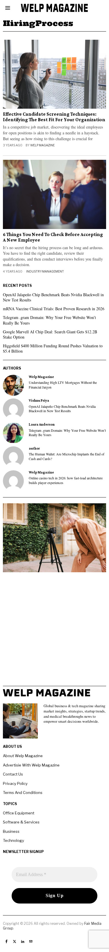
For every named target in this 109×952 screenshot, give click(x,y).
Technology (13, 840)
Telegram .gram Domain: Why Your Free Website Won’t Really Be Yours (49, 320)
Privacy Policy (15, 783)
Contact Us (13, 774)
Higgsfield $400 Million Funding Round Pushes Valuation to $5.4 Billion (53, 348)
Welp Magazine (42, 145)
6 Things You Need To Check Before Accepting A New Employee (53, 237)
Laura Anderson (42, 424)
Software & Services (21, 822)
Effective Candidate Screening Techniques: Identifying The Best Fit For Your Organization (54, 117)
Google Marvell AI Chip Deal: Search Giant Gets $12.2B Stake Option (50, 334)
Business (11, 831)
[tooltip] (13, 385)
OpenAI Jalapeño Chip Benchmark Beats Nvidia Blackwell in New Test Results (53, 297)
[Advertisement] (54, 631)
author (34, 448)
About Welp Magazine (23, 755)
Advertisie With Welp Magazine (31, 765)
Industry (34, 271)
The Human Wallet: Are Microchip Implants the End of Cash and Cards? (66, 456)
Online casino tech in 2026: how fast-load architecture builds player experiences (66, 480)
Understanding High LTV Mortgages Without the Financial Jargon (63, 384)
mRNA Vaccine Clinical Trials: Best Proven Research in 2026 (53, 308)
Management (53, 271)
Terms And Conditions (22, 792)
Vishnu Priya (39, 400)
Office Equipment (18, 813)
